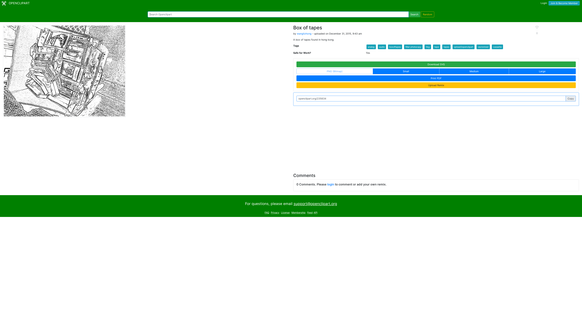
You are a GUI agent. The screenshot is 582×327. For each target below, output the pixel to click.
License (285, 212)
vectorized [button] (483, 47)
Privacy (275, 212)
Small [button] (406, 71)
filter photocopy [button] (413, 47)
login (330, 184)
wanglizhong (304, 33)
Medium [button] (474, 71)
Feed (310, 212)
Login (544, 3)
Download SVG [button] (436, 64)
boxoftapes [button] (395, 47)
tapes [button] (446, 47)
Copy (571, 98)
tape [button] (436, 47)
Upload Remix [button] (436, 85)
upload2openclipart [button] (463, 47)
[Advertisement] (291, 143)
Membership (298, 212)
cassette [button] (497, 47)
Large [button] (542, 71)
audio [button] (382, 47)
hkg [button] (428, 47)
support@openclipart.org (315, 203)
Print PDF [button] (436, 78)
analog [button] (371, 47)
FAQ (267, 212)
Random (427, 14)
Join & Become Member (564, 3)
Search (414, 14)
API (315, 212)
